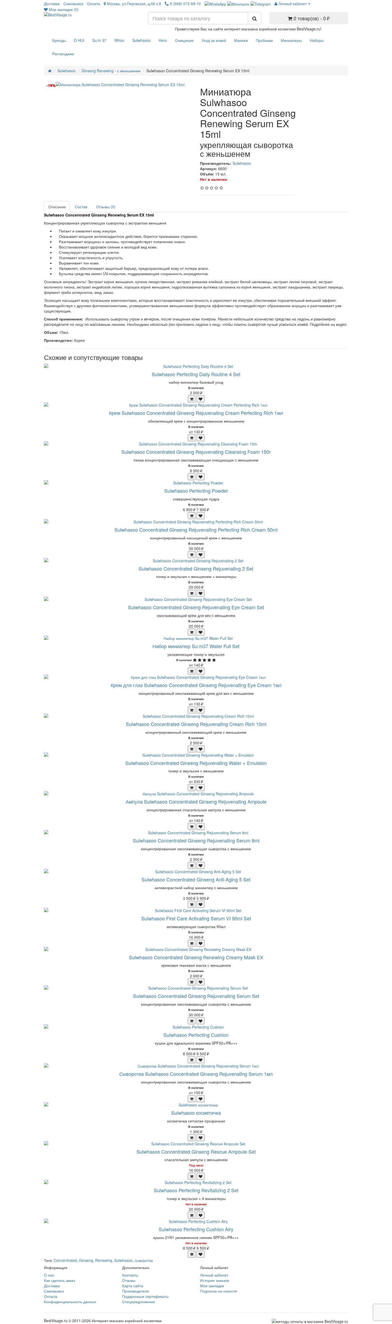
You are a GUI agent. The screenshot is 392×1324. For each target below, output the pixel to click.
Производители (135, 1291)
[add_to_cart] (191, 398)
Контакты (130, 1275)
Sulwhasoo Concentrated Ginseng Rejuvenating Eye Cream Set (196, 607)
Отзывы (128, 1280)
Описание (57, 206)
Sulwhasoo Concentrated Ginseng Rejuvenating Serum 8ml (196, 840)
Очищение (184, 40)
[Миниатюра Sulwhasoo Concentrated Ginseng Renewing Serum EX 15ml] (123, 84)
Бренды (59, 40)
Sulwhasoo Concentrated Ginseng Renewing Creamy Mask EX (196, 957)
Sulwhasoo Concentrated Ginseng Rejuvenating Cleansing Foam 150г (196, 451)
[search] (254, 18)
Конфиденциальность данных (70, 1301)
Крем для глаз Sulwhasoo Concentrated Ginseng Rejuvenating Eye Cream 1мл (196, 684)
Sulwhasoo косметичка (196, 1112)
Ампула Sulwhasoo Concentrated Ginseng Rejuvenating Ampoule (196, 801)
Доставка (52, 3)
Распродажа (63, 53)
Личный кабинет (214, 1275)
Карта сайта (132, 1285)
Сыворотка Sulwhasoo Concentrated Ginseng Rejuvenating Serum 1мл (196, 1073)
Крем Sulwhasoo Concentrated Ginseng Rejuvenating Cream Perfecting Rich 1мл (196, 412)
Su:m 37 (99, 40)
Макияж (241, 40)
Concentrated (65, 1260)
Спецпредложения (138, 1301)
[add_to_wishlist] (201, 398)
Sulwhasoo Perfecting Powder (196, 490)
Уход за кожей (214, 40)
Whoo (119, 40)
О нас (49, 1275)
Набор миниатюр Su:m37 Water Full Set (196, 646)
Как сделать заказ (59, 1280)
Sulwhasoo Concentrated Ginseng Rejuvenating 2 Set (196, 568)
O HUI (79, 40)
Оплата (93, 3)
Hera (163, 40)
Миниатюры (291, 40)
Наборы (317, 40)
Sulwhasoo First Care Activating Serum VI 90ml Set (196, 918)
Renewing (103, 1260)
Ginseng (86, 1260)
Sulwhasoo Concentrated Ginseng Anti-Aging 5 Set (196, 879)
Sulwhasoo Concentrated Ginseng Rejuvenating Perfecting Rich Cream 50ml (196, 529)
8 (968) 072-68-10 (185, 3)
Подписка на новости (218, 1291)
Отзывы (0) (105, 206)
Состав (81, 206)
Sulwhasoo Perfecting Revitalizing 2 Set (196, 1190)
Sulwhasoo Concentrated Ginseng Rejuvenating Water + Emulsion (196, 762)
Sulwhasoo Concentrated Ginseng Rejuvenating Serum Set (196, 995)
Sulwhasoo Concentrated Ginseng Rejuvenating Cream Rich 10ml (196, 723)
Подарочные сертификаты (145, 1296)
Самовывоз (73, 3)
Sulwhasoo (141, 40)
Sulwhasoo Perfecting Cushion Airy (196, 1229)
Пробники (264, 40)
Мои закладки (212, 1285)
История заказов (214, 1280)
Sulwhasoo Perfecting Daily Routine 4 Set (196, 374)
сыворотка (144, 1260)
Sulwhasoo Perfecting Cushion (196, 1034)
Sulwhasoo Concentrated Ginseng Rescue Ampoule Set (196, 1151)
